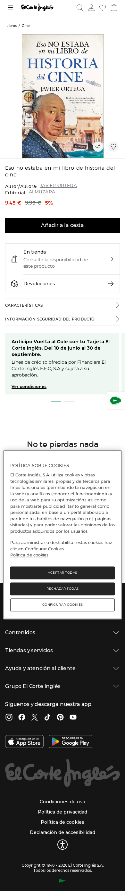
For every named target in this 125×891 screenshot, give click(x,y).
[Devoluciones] (110, 284)
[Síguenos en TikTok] (47, 717)
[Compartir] (98, 147)
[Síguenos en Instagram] (9, 717)
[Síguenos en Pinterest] (60, 717)
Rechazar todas (62, 589)
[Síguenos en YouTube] (73, 717)
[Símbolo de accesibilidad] (62, 844)
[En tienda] (110, 259)
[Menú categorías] (11, 7)
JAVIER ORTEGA (58, 185)
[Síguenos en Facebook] (22, 717)
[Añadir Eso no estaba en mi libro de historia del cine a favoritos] (113, 147)
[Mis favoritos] (102, 7)
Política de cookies (29, 555)
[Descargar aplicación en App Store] (24, 742)
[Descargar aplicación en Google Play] (70, 742)
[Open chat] (116, 400)
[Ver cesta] (113, 7)
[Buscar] (80, 7)
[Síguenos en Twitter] (34, 717)
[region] (62, 534)
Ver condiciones (29, 386)
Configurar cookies (62, 605)
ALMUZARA (42, 192)
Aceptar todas (62, 573)
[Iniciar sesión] (91, 7)
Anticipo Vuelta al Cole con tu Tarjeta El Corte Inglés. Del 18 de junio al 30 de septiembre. (61, 348)
